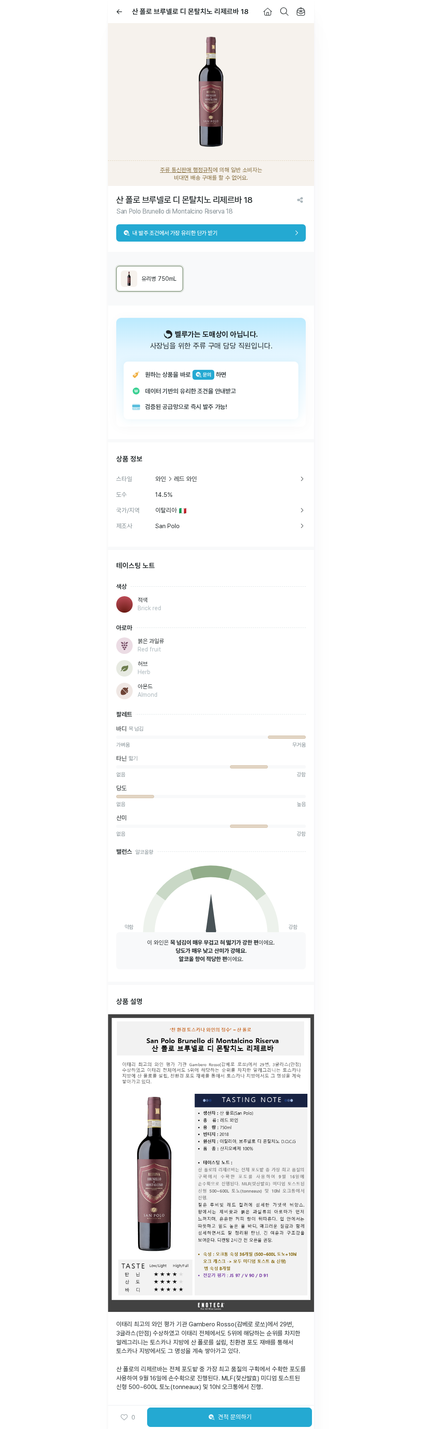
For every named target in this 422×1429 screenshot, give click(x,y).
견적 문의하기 (235, 1417)
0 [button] (133, 1417)
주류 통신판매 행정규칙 (186, 170)
